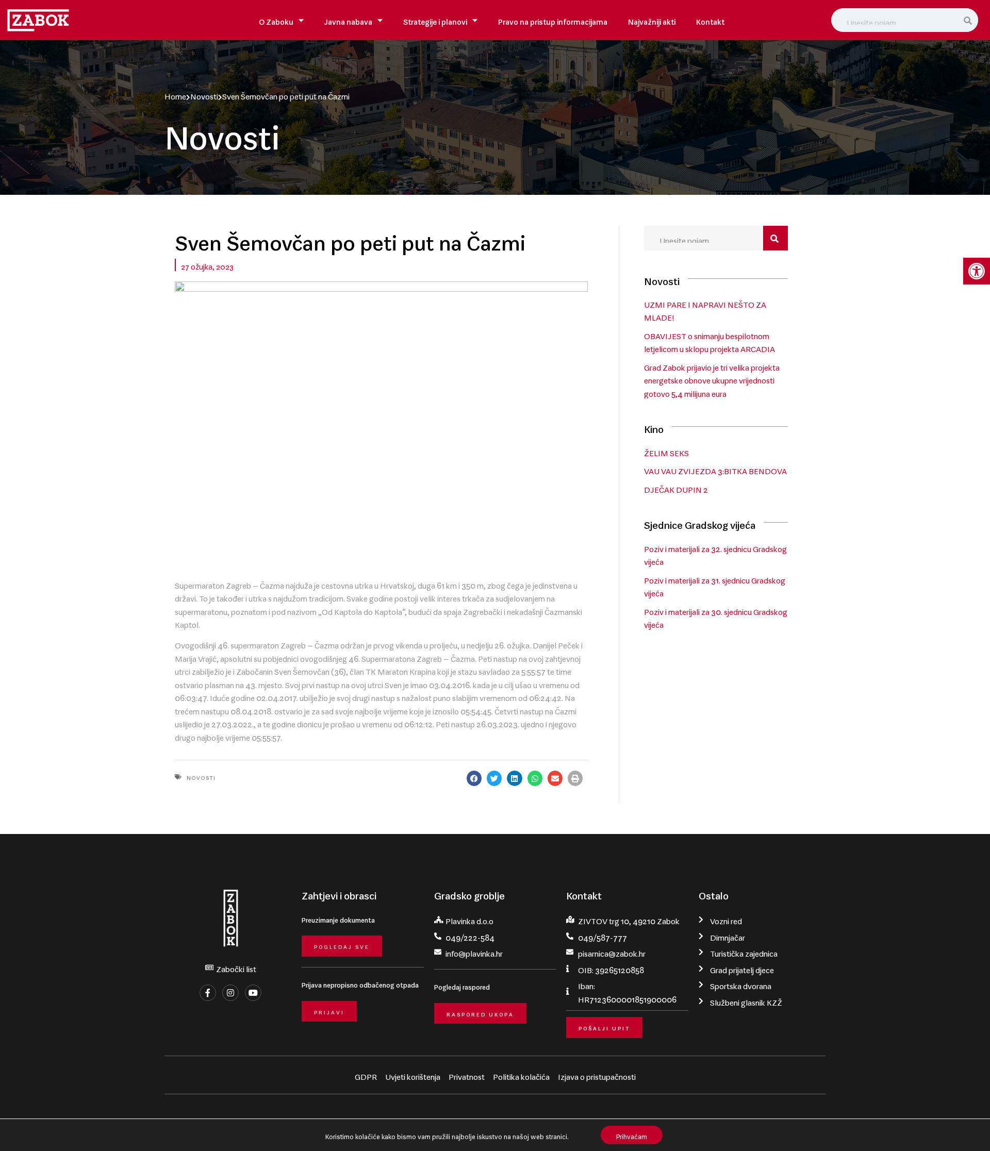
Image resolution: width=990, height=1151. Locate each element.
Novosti (204, 94)
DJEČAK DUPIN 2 (676, 488)
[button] (976, 271)
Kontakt (710, 20)
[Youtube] (253, 993)
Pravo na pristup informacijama (552, 20)
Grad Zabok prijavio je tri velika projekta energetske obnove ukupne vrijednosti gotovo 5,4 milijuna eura (712, 378)
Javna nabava (348, 20)
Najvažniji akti (651, 20)
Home (175, 94)
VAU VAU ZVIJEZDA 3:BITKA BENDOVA (715, 469)
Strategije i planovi (435, 20)
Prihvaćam (631, 1134)
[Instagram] (230, 993)
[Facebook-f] (208, 993)
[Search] (968, 20)
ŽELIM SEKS (666, 451)
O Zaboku (276, 20)
